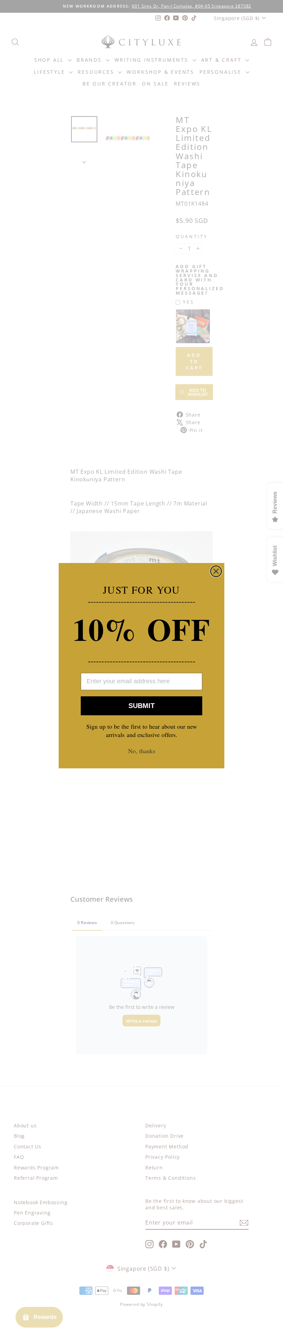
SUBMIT (141, 705)
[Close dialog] (216, 571)
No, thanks (141, 751)
